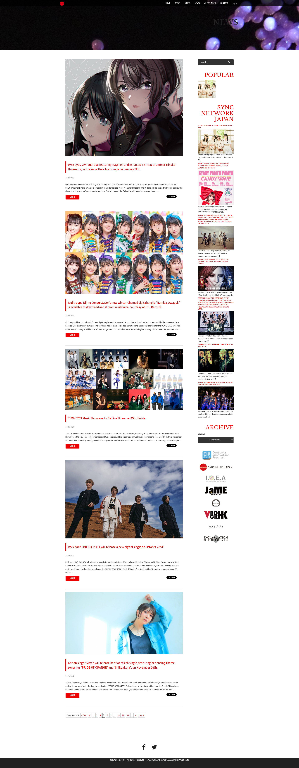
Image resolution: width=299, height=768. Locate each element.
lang (233, 3)
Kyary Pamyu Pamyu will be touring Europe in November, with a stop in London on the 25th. (213, 165)
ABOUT (177, 3)
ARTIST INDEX (210, 3)
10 (119, 715)
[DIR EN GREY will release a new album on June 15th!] (216, 360)
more (72, 197)
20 (123, 715)
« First (83, 715)
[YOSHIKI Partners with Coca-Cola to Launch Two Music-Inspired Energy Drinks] (216, 278)
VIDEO (187, 3)
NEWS (197, 3)
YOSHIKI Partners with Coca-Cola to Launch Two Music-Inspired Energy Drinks (213, 261)
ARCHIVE (201, 434)
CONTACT (224, 3)
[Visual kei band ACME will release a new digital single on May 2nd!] (216, 398)
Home (168, 3)
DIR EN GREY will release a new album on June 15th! (215, 345)
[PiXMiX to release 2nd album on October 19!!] (216, 141)
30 (128, 715)
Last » (141, 715)
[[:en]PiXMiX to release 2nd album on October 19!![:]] (207, 89)
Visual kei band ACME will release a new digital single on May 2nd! (215, 383)
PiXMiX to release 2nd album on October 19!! (215, 126)
